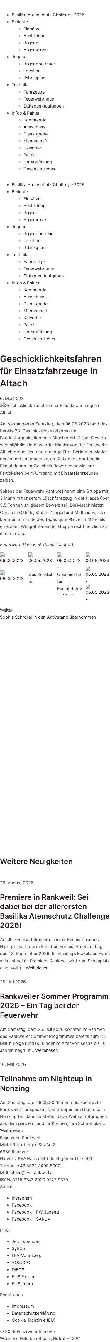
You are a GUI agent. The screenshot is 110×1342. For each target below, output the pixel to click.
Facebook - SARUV (31, 1219)
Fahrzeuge (34, 92)
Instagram (22, 1198)
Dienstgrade (35, 134)
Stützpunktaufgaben (43, 106)
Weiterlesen (37, 968)
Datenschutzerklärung (33, 1313)
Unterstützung (37, 162)
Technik (19, 84)
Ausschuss (34, 127)
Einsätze (31, 28)
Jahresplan (34, 77)
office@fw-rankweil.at (32, 1172)
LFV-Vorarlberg (27, 1255)
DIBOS (18, 1269)
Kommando (35, 120)
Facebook (22, 1205)
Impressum (23, 1306)
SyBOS (18, 1248)
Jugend (30, 42)
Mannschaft (35, 141)
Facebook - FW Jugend (35, 1212)
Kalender (32, 148)
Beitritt (29, 155)
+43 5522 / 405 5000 (38, 1165)
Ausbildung (34, 35)
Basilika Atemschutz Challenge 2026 (48, 14)
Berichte (20, 21)
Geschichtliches (39, 169)
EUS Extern (23, 1276)
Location (32, 70)
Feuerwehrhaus (38, 99)
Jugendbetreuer (39, 63)
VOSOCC (21, 1262)
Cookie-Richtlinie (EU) (33, 1320)
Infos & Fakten (26, 113)
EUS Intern (22, 1283)
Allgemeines (35, 49)
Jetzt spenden (26, 1241)
